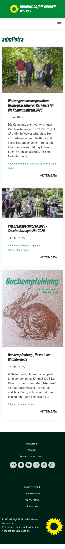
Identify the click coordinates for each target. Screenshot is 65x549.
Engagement (34, 245)
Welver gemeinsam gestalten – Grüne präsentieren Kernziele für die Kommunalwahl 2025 (31, 105)
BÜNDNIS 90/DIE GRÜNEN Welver (38, 9)
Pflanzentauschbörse (19, 250)
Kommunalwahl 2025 (31, 163)
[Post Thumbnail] (32, 69)
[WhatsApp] (36, 465)
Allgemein (13, 163)
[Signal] (21, 465)
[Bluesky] (28, 465)
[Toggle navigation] (59, 24)
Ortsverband (49, 163)
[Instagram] (51, 465)
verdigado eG (23, 530)
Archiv (23, 245)
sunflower (27, 527)
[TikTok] (44, 465)
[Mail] (13, 465)
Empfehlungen (27, 404)
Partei (11, 168)
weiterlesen (48, 175)
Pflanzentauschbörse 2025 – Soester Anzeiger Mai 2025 (27, 228)
